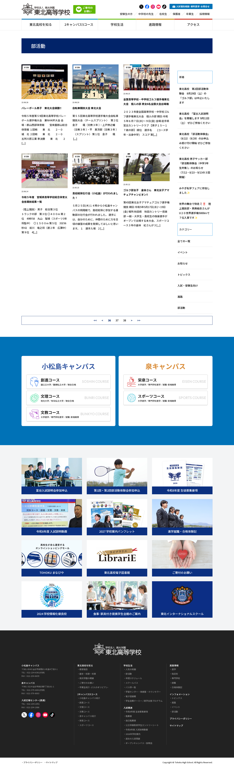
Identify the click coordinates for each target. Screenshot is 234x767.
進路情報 (155, 24)
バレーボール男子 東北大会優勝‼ (41, 108)
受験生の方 (126, 14)
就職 (174, 682)
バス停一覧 (131, 687)
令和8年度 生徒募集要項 (137, 711)
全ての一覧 (183, 241)
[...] (23, 143)
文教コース (84, 711)
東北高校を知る (40, 24)
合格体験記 (177, 687)
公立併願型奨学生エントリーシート (142, 725)
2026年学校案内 (133, 734)
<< (95, 320)
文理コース (84, 706)
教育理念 (83, 669)
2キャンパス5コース (78, 24)
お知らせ (182, 263)
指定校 (175, 673)
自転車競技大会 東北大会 (86, 108)
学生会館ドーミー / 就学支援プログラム (144, 700)
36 (109, 320)
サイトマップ (176, 725)
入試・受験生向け (187, 285)
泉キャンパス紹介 (87, 716)
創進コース (84, 702)
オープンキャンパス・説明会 (139, 743)
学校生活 (117, 24)
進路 (180, 296)
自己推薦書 (131, 720)
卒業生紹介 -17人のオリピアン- (93, 687)
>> (138, 320)
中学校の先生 (146, 14)
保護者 (176, 14)
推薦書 (129, 716)
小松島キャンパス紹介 (89, 698)
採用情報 (204, 14)
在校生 (163, 14)
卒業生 (190, 14)
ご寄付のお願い (86, 682)
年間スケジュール (134, 678)
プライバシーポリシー (181, 718)
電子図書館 (131, 696)
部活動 (181, 308)
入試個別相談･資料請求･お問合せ (193, 6)
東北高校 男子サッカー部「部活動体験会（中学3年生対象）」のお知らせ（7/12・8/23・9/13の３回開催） (194, 168)
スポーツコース (86, 725)
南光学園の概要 (86, 678)
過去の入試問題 (133, 738)
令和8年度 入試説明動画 (137, 729)
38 (124, 320)
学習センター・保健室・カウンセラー (143, 691)
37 (117, 320)
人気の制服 (131, 669)
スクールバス (132, 682)
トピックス (183, 274)
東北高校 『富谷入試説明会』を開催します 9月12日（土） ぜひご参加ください (194, 118)
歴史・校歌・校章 (87, 673)
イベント (182, 252)
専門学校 (176, 678)
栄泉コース (84, 720)
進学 (174, 669)
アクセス (193, 24)
